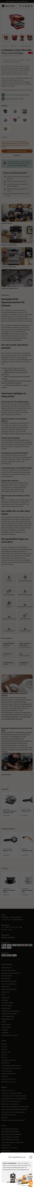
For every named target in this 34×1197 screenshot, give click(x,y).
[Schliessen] (31, 1157)
